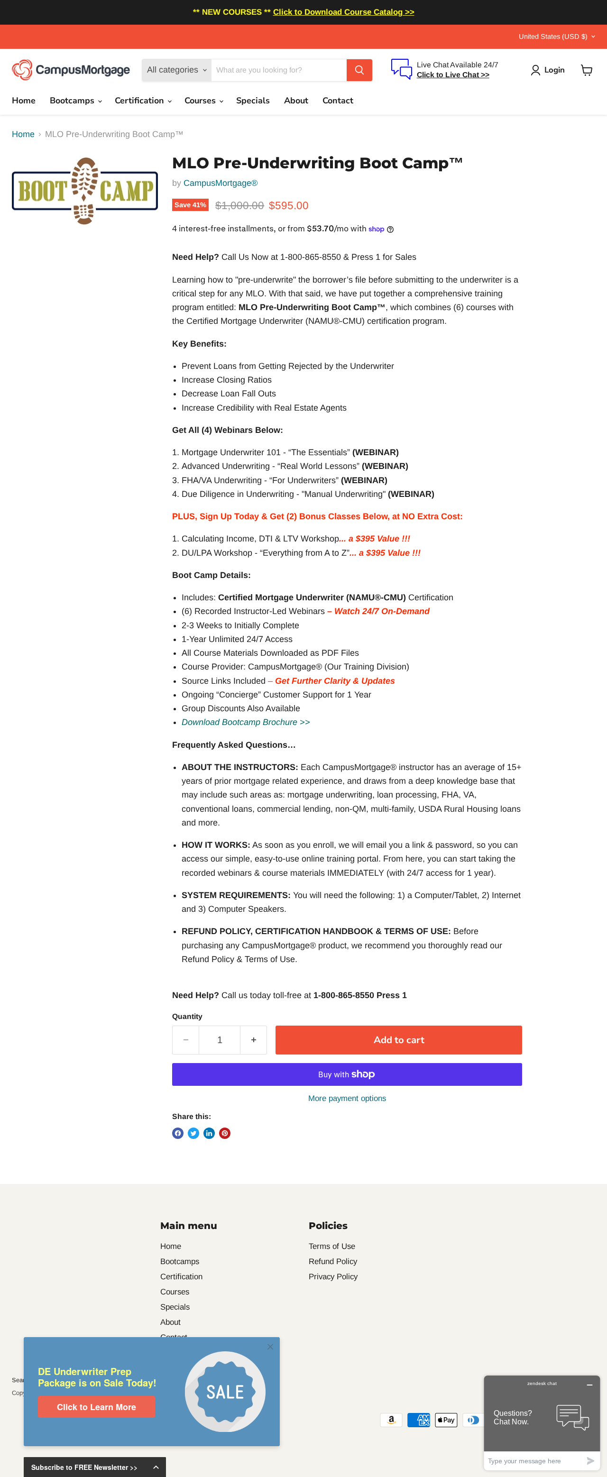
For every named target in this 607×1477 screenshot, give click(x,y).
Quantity (187, 1016)
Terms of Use (332, 1246)
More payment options (347, 1098)
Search (21, 1380)
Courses (201, 100)
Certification (140, 100)
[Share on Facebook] (178, 1133)
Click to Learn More (96, 1407)
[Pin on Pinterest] (224, 1133)
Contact (337, 100)
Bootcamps (73, 100)
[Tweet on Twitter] (193, 1133)
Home (24, 100)
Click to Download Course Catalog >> (343, 12)
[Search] (359, 70)
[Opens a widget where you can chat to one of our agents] (542, 1423)
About (296, 100)
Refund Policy (333, 1261)
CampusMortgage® (221, 183)
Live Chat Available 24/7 (457, 65)
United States (553, 36)
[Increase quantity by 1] (253, 1040)
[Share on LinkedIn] (209, 1133)
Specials (253, 100)
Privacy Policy (333, 1276)
